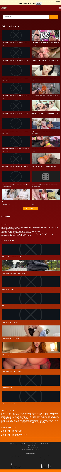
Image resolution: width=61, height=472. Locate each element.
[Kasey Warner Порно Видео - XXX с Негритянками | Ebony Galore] (16, 181)
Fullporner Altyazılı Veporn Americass (11, 355)
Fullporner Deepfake (7, 387)
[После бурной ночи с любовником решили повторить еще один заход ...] (46, 75)
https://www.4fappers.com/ (15, 455)
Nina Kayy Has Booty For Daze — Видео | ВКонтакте (44, 166)
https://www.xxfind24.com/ (15, 467)
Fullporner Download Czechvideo (10, 404)
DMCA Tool (48, 444)
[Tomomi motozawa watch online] (16, 199)
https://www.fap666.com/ (15, 460)
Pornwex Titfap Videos (6, 413)
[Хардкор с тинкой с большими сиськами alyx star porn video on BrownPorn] (46, 128)
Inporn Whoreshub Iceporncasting (24, 423)
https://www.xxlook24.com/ (15, 468)
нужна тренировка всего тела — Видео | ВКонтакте (44, 148)
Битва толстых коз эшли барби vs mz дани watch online (45, 42)
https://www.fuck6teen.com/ (45, 457)
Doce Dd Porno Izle (18, 421)
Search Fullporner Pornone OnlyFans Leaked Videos (14, 434)
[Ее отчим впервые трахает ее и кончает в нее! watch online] (46, 58)
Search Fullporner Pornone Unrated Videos (12, 430)
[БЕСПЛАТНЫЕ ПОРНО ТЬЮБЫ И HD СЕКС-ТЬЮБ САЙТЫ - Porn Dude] (16, 40)
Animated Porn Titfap (11, 416)
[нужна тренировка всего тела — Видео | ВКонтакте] (46, 146)
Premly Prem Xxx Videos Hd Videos (9, 420)
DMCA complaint (28, 235)
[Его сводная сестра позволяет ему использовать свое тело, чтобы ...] (46, 199)
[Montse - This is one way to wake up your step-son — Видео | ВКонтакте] (46, 111)
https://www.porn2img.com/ (45, 465)
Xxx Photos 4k (7, 418)
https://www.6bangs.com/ (15, 457)
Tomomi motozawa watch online (9, 201)
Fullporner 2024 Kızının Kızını (8, 289)
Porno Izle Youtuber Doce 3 (37, 416)
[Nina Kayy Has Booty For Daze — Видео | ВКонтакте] (46, 164)
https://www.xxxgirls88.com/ (45, 455)
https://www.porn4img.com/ (45, 467)
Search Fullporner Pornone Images (10, 435)
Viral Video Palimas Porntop (23, 416)
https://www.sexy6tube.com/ (45, 456)
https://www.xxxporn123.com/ (15, 466)
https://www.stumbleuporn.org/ (45, 468)
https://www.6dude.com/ (15, 458)
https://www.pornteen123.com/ (45, 461)
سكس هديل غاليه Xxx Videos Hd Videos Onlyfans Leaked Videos (27, 418)
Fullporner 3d (5, 306)
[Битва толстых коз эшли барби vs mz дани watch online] (46, 40)
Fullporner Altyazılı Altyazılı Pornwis (10, 338)
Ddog (33, 423)
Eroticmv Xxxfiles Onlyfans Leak (44, 421)
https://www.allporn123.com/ (45, 462)
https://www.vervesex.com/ (15, 463)
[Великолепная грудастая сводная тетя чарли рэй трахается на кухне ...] (46, 181)
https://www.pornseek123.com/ (45, 458)
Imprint (22, 444)
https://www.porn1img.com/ (45, 464)
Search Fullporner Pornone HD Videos (11, 433)
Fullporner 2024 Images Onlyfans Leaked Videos (13, 273)
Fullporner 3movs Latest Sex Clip (10, 322)
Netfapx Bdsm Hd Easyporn (15, 414)
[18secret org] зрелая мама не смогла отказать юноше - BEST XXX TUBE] (46, 93)
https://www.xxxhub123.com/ (15, 465)
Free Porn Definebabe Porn (47, 417)
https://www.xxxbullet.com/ (15, 464)
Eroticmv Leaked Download (29, 421)
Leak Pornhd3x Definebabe (29, 414)
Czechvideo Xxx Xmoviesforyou (50, 418)
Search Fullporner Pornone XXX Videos (11, 431)
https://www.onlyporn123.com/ (45, 463)
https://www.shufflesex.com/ (15, 462)
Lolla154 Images (40, 414)
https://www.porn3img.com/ (45, 466)
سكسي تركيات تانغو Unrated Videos (32, 417)
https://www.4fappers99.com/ (15, 456)
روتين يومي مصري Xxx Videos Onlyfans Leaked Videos (25, 413)
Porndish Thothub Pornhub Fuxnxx (44, 423)
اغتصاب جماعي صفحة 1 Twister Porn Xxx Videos (30, 420)
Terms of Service (28, 444)
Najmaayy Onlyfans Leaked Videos (15, 417)
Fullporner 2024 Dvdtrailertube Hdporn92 (11, 256)
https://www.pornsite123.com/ (15, 461)
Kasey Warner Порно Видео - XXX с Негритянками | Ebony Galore (17, 184)
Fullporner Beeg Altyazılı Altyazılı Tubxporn (12, 371)
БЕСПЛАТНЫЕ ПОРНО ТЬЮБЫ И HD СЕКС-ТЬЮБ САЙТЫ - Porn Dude (19, 42)
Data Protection (36, 444)
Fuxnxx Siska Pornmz (44, 413)
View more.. (30, 209)
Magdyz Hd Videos (46, 420)
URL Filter (43, 444)
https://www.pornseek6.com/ (45, 460)
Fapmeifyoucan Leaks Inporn (8, 423)
